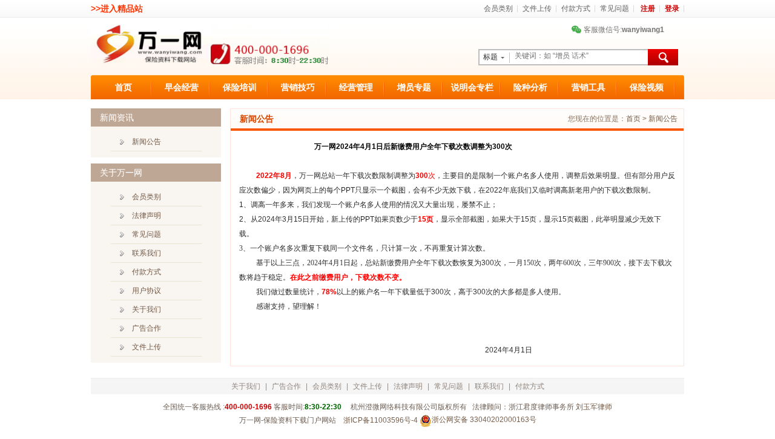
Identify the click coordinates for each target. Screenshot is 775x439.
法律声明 (146, 215)
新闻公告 (663, 118)
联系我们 (146, 253)
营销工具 (588, 87)
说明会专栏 (472, 87)
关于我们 (146, 309)
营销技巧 (298, 87)
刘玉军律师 (594, 407)
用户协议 (146, 290)
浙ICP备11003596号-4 (380, 420)
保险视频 (647, 87)
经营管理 (356, 87)
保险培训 (240, 87)
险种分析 (530, 87)
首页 (123, 87)
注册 (648, 8)
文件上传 (537, 8)
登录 (672, 8)
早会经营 (182, 87)
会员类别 (498, 8)
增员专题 (414, 87)
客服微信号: (619, 29)
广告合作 (146, 328)
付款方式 (575, 8)
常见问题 (614, 8)
